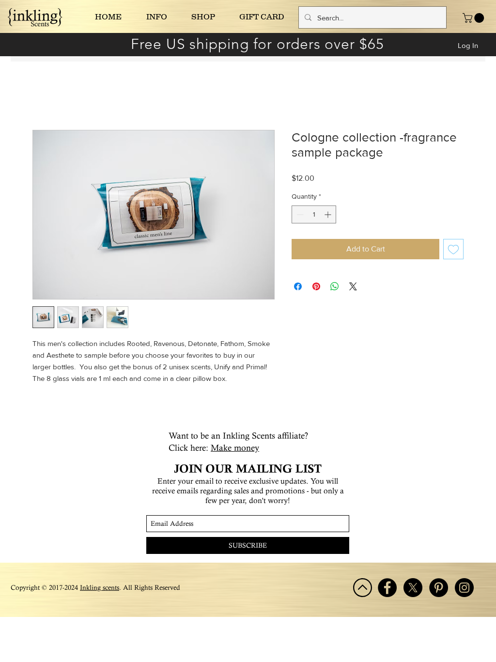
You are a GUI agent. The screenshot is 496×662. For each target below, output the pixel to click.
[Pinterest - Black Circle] (438, 587)
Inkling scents (99, 587)
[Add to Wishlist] (453, 249)
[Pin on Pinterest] (316, 286)
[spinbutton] (314, 214)
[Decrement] (299, 214)
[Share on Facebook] (298, 286)
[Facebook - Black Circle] (387, 587)
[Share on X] (353, 286)
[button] (474, 18)
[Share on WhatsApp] (335, 286)
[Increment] (329, 214)
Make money (235, 447)
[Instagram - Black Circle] (464, 587)
